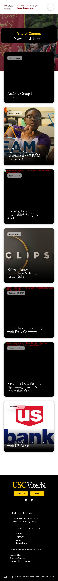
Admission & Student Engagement (28, 7)
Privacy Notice (16, 576)
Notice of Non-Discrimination (31, 576)
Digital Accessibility (47, 576)
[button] (50, 7)
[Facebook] (26, 500)
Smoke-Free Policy (17, 578)
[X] (32, 500)
